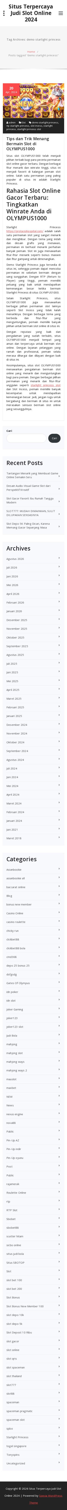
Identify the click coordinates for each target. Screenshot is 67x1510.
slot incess (36, 125)
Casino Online (14, 913)
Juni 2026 (12, 576)
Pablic (10, 1131)
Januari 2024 (14, 820)
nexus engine (14, 1114)
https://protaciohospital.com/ (24, 231)
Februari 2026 (15, 602)
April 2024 (12, 794)
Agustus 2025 (15, 655)
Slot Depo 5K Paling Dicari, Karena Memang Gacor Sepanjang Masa (28, 525)
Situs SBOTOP (15, 1262)
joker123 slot (14, 1026)
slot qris (11, 1358)
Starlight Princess (17, 1437)
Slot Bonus (13, 1297)
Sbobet (11, 1219)
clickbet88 (12, 939)
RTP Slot (12, 1210)
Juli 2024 (11, 768)
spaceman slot (15, 1419)
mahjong (11, 1044)
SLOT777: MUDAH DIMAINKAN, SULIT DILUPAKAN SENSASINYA (30, 513)
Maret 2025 (13, 698)
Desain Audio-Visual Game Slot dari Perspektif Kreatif (28, 487)
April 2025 (12, 690)
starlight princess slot (29, 129)
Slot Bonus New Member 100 (25, 1306)
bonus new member (19, 904)
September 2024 (17, 751)
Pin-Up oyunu (14, 1158)
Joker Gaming (14, 1009)
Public (10, 1175)
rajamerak (12, 1184)
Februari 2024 (15, 812)
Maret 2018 (13, 838)
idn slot (11, 1000)
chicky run (12, 930)
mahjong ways (15, 1061)
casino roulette (15, 922)
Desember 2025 (16, 620)
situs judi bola (15, 1254)
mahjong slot (14, 1053)
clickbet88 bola (15, 948)
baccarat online (15, 887)
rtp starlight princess (17, 125)
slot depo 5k (14, 1323)
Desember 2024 (16, 725)
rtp (8, 1201)
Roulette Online (16, 1192)
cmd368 (11, 957)
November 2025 (16, 628)
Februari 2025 (15, 707)
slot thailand (14, 1376)
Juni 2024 (12, 777)
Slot (23, 122)
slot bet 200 (14, 1288)
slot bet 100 (14, 1280)
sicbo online (13, 1245)
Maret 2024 (13, 803)
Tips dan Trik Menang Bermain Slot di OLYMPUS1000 (27, 143)
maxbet (11, 1088)
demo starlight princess (45, 122)
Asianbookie (13, 869)
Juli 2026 (11, 567)
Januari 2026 (14, 611)
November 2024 (16, 733)
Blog (9, 895)
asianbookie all (15, 878)
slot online (12, 1350)
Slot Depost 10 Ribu (19, 1332)
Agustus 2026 (15, 559)
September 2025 (17, 646)
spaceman (12, 1402)
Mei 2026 (12, 585)
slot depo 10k (15, 1315)
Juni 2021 (12, 829)
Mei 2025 (12, 681)
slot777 (11, 1385)
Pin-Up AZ (12, 1140)
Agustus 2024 (15, 759)
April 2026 (12, 594)
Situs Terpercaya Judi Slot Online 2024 (31, 13)
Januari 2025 (14, 716)
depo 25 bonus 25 (17, 965)
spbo (9, 1428)
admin (12, 122)
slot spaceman (15, 1367)
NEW (9, 1096)
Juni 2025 (12, 672)
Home (31, 51)
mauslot (11, 1079)
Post (9, 1166)
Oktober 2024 (15, 742)
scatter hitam (14, 1236)
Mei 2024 (12, 786)
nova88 (11, 1123)
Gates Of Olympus (18, 983)
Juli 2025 (11, 663)
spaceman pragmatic (19, 1411)
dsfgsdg (11, 974)
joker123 (12, 1018)
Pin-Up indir (13, 1149)
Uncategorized (15, 1463)
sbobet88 (12, 1227)
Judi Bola (11, 1035)
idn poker (12, 992)
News (10, 1105)
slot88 (10, 1393)
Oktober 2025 (15, 637)
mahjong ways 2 (16, 1070)
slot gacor (12, 1341)
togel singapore (16, 1446)
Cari (9, 431)
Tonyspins (12, 1454)
